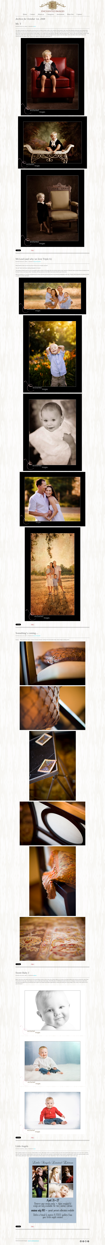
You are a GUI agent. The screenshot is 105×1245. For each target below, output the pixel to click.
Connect (79, 14)
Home (25, 14)
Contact (32, 14)
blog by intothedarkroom (33, 1240)
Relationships (37, 261)
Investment (60, 14)
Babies (35, 975)
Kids (35, 26)
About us (41, 14)
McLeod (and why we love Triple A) (34, 259)
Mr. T (18, 23)
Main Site (70, 14)
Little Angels (22, 1146)
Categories (50, 14)
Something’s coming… (27, 633)
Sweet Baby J (22, 972)
